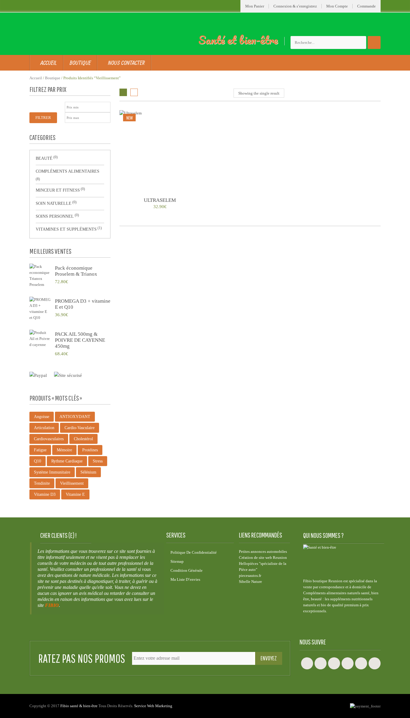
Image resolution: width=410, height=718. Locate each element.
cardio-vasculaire (80, 428)
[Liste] (134, 92)
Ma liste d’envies (185, 579)
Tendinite (42, 483)
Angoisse (41, 416)
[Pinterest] (375, 663)
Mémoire (64, 450)
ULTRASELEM (160, 200)
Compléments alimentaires (67, 171)
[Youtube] (361, 663)
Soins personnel (55, 216)
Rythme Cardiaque (67, 461)
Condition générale (186, 570)
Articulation (44, 428)
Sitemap (177, 561)
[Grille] (123, 92)
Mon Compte (337, 6)
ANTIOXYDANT (74, 416)
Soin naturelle (53, 203)
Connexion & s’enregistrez (295, 6)
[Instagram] (334, 663)
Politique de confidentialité (193, 552)
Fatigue (40, 450)
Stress (98, 461)
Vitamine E (75, 494)
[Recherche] (374, 42)
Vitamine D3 (45, 494)
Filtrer (43, 117)
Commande (366, 6)
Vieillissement (72, 483)
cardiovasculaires (49, 439)
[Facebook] (307, 663)
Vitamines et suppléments (66, 229)
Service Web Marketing (153, 706)
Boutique (52, 78)
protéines (90, 450)
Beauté (44, 158)
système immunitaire (52, 472)
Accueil (35, 78)
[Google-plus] (348, 663)
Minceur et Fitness (58, 190)
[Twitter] (321, 663)
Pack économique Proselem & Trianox (76, 271)
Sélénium (88, 472)
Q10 (37, 461)
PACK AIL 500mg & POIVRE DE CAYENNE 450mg (80, 340)
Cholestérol (83, 439)
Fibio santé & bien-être (79, 706)
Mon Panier (254, 6)
